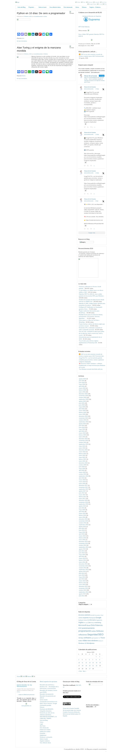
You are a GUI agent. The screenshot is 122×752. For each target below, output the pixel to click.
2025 (23, 676)
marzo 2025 (82, 410)
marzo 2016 (82, 513)
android (87, 615)
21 (93, 665)
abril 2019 (81, 478)
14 (93, 662)
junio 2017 (82, 493)
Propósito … (31, 7)
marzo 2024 (82, 433)
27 (89, 668)
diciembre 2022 (83, 450)
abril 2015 (81, 534)
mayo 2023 (82, 446)
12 (86, 662)
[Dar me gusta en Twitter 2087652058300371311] (91, 194)
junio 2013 (82, 575)
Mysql (88, 625)
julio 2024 (81, 425)
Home (18, 676)
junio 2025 (82, 405)
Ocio (93, 625)
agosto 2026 (82, 378)
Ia (88, 620)
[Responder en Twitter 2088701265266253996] (85, 127)
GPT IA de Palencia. (84, 26)
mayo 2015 (82, 532)
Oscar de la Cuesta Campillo (71, 708)
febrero (29, 676)
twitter (80, 640)
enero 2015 (82, 539)
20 (89, 665)
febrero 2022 (82, 453)
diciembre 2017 (83, 485)
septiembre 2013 (83, 569)
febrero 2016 (82, 515)
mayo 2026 (82, 384)
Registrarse (43, 735)
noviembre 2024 (83, 418)
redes (94, 631)
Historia (46, 54)
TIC (99, 638)
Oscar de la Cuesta (90, 87)
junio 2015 (82, 530)
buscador (92, 615)
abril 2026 (81, 386)
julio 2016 (81, 508)
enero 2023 (82, 448)
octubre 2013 (82, 567)
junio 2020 (82, 466)
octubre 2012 (82, 590)
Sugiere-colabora (45, 741)
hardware (80, 620)
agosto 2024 (82, 423)
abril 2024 (81, 431)
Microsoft (82, 625)
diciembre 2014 (83, 541)
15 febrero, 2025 (28, 16)
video (85, 640)
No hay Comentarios (22, 41)
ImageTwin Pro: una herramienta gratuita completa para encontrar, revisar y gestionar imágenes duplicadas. (91, 359)
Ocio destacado (68, 7)
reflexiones (82, 635)
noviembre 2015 (83, 521)
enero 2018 (82, 483)
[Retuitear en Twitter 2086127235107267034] (88, 229)
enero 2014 (82, 562)
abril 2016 (81, 511)
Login (41, 724)
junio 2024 (82, 427)
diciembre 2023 (83, 438)
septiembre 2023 (83, 444)
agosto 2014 (82, 549)
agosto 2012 (82, 594)
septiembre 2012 (83, 592)
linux (92, 622)
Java (86, 622)
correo (80, 617)
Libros (77, 7)
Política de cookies (45, 729)
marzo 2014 (82, 558)
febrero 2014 (82, 560)
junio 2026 (82, 382)
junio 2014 (82, 552)
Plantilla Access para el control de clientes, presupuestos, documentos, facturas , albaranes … (91, 316)
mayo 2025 (82, 407)
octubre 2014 (82, 545)
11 (82, 662)
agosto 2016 (82, 506)
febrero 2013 (82, 582)
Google (98, 618)
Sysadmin (95, 638)
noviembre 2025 (83, 395)
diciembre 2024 (83, 416)
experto (86, 618)
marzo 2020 (82, 472)
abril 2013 (81, 579)
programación (84, 631)
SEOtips (80, 638)
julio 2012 (81, 595)
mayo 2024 (82, 429)
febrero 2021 (82, 459)
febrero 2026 (82, 390)
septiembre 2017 (83, 489)
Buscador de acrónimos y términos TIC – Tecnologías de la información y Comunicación (49, 686)
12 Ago (97, 134)
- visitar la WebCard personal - (26, 694)
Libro (23, 38)
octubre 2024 (82, 420)
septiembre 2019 (83, 476)
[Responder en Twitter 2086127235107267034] (85, 229)
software (87, 638)
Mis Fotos (42, 726)
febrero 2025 (82, 412)
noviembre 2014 (83, 543)
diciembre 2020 (83, 463)
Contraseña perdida (45, 705)
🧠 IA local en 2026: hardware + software (90, 363)
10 (79, 662)
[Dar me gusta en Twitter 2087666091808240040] (91, 166)
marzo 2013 (82, 581)
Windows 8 (100, 640)
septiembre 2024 (83, 421)
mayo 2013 (82, 577)
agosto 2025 (82, 401)
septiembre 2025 (83, 399)
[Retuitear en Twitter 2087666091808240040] (88, 166)
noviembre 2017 (83, 487)
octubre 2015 (82, 523)
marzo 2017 (82, 494)
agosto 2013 (82, 571)
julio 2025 (81, 403)
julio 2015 (81, 528)
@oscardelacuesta (88, 89)
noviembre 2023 (83, 440)
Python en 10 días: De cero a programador (41, 13)
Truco (102, 638)
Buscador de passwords (46, 694)
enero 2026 (82, 392)
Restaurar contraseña (46, 737)
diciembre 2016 (83, 500)
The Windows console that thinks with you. (91, 369)
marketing (97, 622)
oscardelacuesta (38, 16)
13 (89, 662)
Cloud (102, 615)
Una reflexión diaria (55, 7)
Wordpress (90, 643)
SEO (101, 634)
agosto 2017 (82, 491)
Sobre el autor (42, 7)
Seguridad (92, 634)
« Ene (80, 671)
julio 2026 (81, 380)
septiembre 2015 (83, 524)
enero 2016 (82, 517)
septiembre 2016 (83, 504)
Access (81, 615)
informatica (92, 620)
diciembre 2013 (83, 564)
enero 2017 (82, 498)
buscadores (97, 615)
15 (96, 662)
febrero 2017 (82, 496)
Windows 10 (82, 643)
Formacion (92, 617)
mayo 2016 (82, 509)
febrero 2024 (82, 435)
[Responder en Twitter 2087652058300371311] (85, 194)
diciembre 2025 (83, 393)
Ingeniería (99, 620)
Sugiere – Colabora (94, 7)
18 (82, 665)
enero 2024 (82, 436)
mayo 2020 (82, 468)
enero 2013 (82, 584)
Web (89, 641)
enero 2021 (82, 461)
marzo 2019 (82, 479)
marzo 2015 (82, 536)
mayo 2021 (82, 457)
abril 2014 (81, 556)
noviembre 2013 (83, 566)
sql (92, 638)
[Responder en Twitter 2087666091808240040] (85, 166)
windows (94, 641)
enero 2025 (82, 414)
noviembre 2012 (83, 588)
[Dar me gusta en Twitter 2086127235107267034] (91, 229)
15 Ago (97, 89)
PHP (79, 628)
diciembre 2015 (83, 519)
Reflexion (100, 631)
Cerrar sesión (44, 699)
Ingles (81, 622)
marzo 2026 (82, 388)
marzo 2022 (82, 451)
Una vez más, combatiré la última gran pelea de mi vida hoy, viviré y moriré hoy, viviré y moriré (91, 333)
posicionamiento (88, 628)
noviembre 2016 (83, 502)
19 (86, 665)
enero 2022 (82, 455)
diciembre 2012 (83, 586)
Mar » (84, 671)
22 (96, 665)
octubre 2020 (82, 465)
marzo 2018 (82, 481)
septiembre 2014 (83, 547)
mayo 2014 (82, 554)
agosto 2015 (82, 526)
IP (84, 622)
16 (100, 662)
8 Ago (96, 201)
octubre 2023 (82, 442)
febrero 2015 (82, 537)
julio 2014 (81, 551)
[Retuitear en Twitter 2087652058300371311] (88, 194)
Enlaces (84, 7)
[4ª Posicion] (88, 277)
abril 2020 (81, 470)
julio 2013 (81, 573)
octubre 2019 (82, 474)
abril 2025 (81, 408)
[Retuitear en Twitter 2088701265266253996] (88, 127)
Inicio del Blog (21, 7)
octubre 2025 (82, 397)
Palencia (99, 625)
